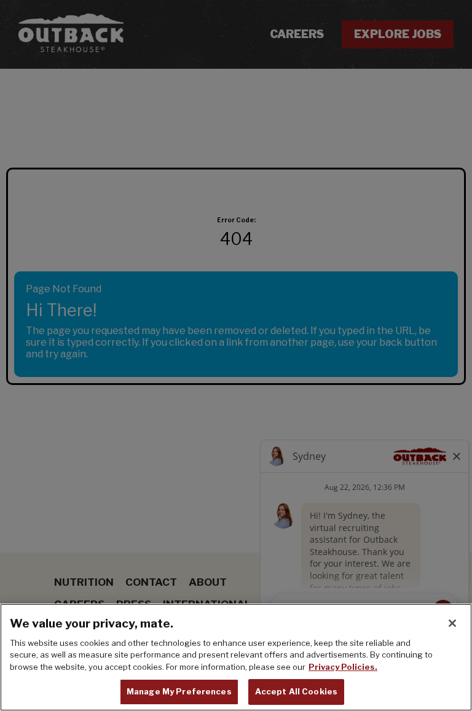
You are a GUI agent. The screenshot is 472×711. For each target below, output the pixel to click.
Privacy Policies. (343, 667)
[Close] (452, 623)
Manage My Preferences (179, 691)
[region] (236, 657)
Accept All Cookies (296, 691)
